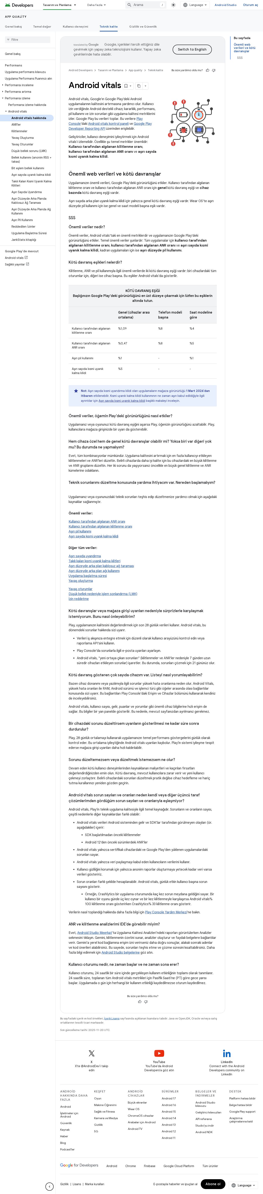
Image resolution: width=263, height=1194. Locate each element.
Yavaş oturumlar (80, 589)
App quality (16, 17)
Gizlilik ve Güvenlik (143, 26)
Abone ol (213, 1184)
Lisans (77, 1184)
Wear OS (134, 1109)
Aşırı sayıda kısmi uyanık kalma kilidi (122, 401)
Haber (64, 1136)
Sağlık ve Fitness (104, 1111)
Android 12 (169, 1131)
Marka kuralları (94, 1184)
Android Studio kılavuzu (205, 1104)
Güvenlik (66, 1123)
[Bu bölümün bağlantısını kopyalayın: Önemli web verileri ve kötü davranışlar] (165, 174)
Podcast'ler (67, 1149)
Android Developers (80, 70)
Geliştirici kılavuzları (208, 1112)
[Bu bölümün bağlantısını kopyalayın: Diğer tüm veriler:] (101, 547)
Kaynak (65, 1129)
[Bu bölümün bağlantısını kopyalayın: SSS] (79, 218)
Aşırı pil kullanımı (80, 531)
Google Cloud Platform (179, 1166)
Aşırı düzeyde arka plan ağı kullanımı (94, 571)
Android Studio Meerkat (94, 933)
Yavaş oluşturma (81, 581)
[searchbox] (27, 39)
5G (96, 1131)
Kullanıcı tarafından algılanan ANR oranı (97, 522)
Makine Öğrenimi (105, 1105)
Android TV (135, 1129)
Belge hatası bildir (240, 1105)
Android (65, 1106)
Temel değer (42, 26)
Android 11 (168, 1138)
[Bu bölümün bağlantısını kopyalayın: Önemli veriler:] (97, 513)
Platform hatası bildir (242, 1098)
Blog (63, 1143)
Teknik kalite (109, 26)
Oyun (97, 1098)
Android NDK (203, 1132)
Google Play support (242, 1111)
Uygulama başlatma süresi (88, 576)
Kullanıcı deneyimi (75, 26)
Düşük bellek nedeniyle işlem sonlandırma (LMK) (103, 594)
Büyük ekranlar (137, 1102)
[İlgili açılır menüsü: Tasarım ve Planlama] (76, 5)
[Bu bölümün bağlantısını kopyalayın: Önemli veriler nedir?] (109, 227)
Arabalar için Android (142, 1122)
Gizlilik (98, 1125)
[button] (27, 85)
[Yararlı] (207, 70)
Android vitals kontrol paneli (108, 124)
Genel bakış (13, 26)
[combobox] (145, 5)
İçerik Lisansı (112, 1018)
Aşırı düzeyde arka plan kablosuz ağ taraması (101, 566)
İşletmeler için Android (69, 1114)
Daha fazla (95, 5)
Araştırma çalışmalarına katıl (241, 1119)
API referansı (203, 1119)
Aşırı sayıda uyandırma (85, 556)
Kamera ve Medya (106, 1118)
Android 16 (169, 1105)
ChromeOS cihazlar (141, 1116)
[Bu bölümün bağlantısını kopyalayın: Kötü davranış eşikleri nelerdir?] (126, 262)
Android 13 (169, 1125)
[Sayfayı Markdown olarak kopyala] (139, 85)
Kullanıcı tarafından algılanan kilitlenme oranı (100, 527)
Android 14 (169, 1118)
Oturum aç (250, 5)
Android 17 (169, 1098)
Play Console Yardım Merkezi (166, 912)
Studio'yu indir (204, 1125)
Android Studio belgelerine (121, 953)
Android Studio (225, 5)
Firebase (149, 1166)
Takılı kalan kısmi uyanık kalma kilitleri (94, 561)
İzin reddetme (79, 599)
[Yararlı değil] (214, 70)
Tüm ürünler (210, 1166)
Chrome (130, 1166)
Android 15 (169, 1111)
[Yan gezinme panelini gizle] (49, 1186)
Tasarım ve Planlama (57, 5)
